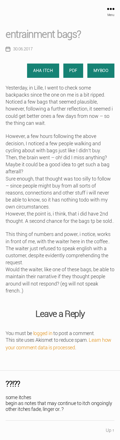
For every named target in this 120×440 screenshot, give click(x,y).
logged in (42, 333)
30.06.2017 (22, 49)
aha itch (43, 70)
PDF (73, 70)
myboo (101, 70)
